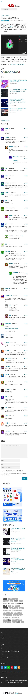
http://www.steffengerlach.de (11, 328)
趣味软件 (14, 622)
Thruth (18, 20)
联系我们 (2, 637)
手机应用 (16, 612)
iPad (12, 603)
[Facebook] (2, 667)
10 (16, 105)
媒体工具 (14, 610)
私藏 (18, 617)
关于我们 (2, 635)
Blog (11, 601)
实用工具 (6, 20)
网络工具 (20, 619)
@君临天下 (15, 160)
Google (5, 603)
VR (13, 605)
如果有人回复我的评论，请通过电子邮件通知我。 (13, 471)
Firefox (21, 601)
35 (22, 20)
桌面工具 (15, 615)
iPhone (16, 603)
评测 (10, 622)
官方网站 (13, 64)
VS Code (17, 605)
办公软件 (21, 608)
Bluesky (15, 672)
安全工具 (20, 610)
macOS (2, 20)
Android (5, 598)
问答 (19, 622)
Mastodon (10, 672)
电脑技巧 (9, 617)
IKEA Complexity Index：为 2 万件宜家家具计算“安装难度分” (18, 569)
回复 (26, 128)
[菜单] (1, 1)
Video (9, 605)
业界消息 (11, 608)
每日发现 (21, 615)
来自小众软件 (20, 64)
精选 (10, 619)
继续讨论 (2, 638)
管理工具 (5, 619)
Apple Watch (11, 598)
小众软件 (10, 692)
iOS (9, 603)
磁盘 (8, 120)
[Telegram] (5, 667)
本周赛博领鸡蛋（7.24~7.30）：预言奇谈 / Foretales (17, 560)
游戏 (4, 617)
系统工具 (14, 619)
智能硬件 (10, 615)
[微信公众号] (8, 667)
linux (21, 603)
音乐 (22, 622)
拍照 (21, 612)
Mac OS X (4, 120)
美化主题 (5, 622)
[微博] (12, 667)
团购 (4, 610)
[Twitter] (15, 667)
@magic (11, 217)
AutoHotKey (6, 601)
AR (16, 598)
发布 (2, 648)
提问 (2, 654)
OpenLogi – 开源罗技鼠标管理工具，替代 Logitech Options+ (18, 540)
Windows (5, 608)
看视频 (13, 617)
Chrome (16, 601)
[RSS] (19, 667)
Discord (20, 672)
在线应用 (9, 610)
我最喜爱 (11, 612)
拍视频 (4, 615)
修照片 (16, 608)
